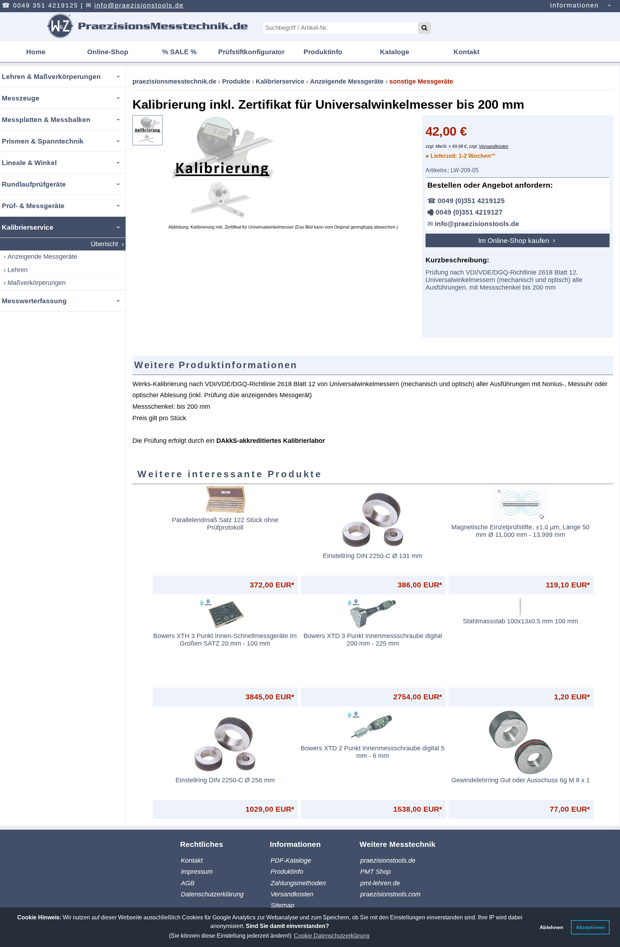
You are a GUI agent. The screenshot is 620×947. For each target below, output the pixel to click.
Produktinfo (323, 52)
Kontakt (466, 52)
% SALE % (179, 52)
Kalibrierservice (27, 227)
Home (36, 52)
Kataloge (394, 52)
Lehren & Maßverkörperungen (51, 76)
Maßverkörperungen (37, 282)
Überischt (104, 244)
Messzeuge (20, 98)
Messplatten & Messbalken (46, 119)
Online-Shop (107, 52)
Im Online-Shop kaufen (514, 240)
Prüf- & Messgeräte (33, 206)
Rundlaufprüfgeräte (34, 184)
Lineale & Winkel (29, 163)
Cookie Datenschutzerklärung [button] (332, 936)
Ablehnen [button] (551, 927)
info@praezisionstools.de (139, 5)
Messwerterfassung (34, 301)
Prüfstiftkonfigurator (251, 52)
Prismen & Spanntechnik (43, 141)
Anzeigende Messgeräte (42, 256)
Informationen (574, 5)
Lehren (18, 269)
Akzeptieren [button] (590, 927)
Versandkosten (493, 146)
